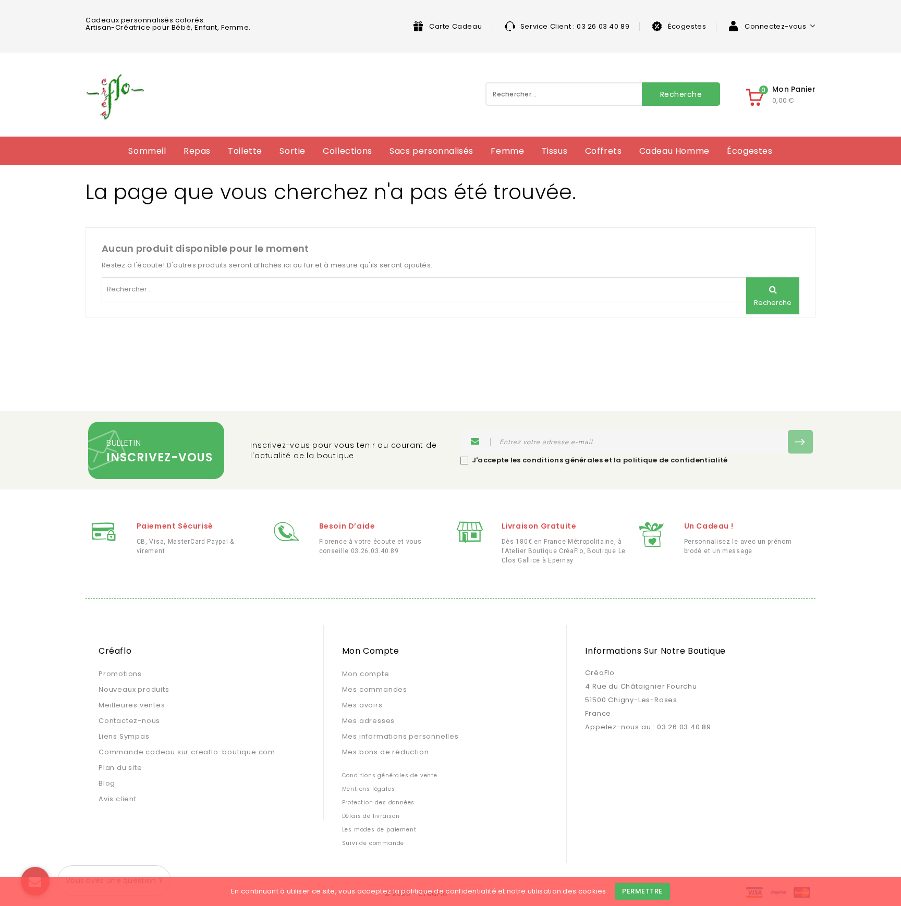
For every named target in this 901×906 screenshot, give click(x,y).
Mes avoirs (362, 705)
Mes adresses (368, 721)
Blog (107, 783)
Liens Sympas (124, 736)
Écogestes (687, 26)
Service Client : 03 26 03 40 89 (575, 26)
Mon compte (365, 674)
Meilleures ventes (132, 705)
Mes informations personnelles (400, 736)
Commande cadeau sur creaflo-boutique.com (187, 752)
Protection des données (378, 802)
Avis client (118, 799)
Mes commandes (374, 689)
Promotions (120, 674)
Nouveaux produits (134, 689)
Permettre (642, 891)
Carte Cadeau (455, 26)
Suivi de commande (373, 843)
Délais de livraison (371, 816)
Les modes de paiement (379, 830)
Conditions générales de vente (389, 775)
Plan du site (120, 768)
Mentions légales (368, 789)
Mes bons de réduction (385, 752)
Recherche (681, 94)
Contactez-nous (129, 721)
